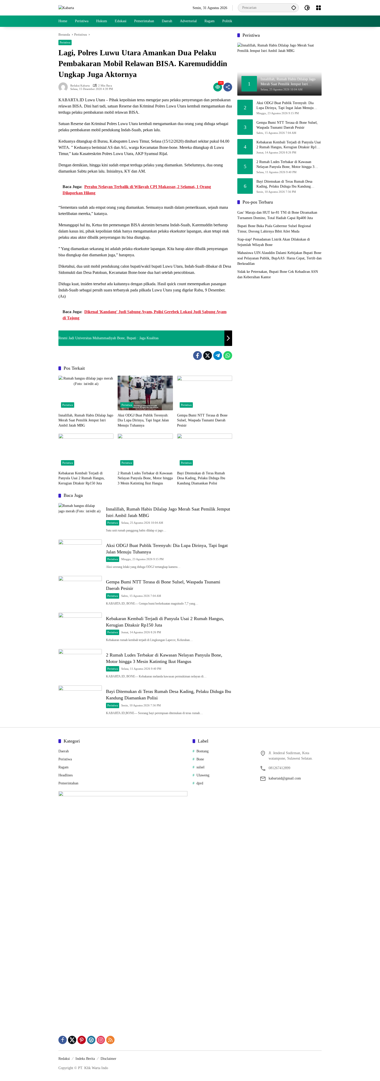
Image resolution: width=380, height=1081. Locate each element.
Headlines (65, 775)
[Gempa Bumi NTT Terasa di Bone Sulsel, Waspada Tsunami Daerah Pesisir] (204, 393)
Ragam (63, 767)
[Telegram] (217, 355)
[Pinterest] (82, 1040)
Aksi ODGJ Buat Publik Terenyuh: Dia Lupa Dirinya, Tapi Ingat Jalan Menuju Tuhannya (143, 420)
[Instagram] (101, 1040)
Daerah (63, 751)
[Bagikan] (227, 87)
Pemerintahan (68, 783)
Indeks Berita (85, 1059)
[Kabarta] (66, 8)
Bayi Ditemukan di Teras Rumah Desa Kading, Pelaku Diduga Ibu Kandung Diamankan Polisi (201, 478)
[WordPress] (91, 1040)
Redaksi (64, 1059)
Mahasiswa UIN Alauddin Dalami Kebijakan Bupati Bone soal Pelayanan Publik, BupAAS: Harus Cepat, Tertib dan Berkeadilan (279, 258)
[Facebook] (197, 355)
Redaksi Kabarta (80, 85)
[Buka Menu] (318, 8)
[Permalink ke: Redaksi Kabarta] (64, 87)
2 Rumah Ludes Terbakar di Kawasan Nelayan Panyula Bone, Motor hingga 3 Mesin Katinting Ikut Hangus (145, 478)
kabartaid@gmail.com (285, 778)
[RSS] (110, 1040)
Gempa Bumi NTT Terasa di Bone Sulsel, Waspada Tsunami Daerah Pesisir (202, 420)
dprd (199, 783)
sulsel (200, 767)
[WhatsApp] (227, 355)
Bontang (202, 751)
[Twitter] (207, 355)
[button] (293, 7)
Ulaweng (202, 775)
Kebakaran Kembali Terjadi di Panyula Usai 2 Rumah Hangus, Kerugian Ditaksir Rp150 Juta (81, 478)
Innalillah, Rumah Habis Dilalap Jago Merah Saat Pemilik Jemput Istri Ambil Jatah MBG (85, 420)
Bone (200, 759)
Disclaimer (108, 1059)
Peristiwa (65, 42)
